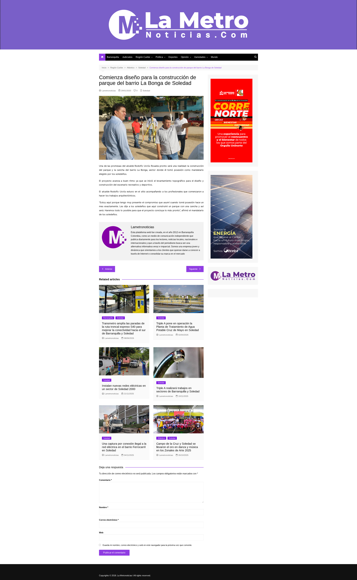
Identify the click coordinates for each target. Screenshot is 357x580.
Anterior (108, 269)
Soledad (146, 90)
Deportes (173, 57)
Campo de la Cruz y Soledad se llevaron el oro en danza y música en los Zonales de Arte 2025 (177, 447)
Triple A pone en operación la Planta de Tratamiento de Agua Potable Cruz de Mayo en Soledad (177, 327)
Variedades (199, 57)
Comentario (105, 480)
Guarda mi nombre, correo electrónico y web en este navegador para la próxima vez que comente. (147, 545)
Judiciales (127, 57)
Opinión (185, 57)
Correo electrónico (109, 520)
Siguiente (193, 269)
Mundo (214, 57)
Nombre (103, 507)
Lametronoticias (109, 90)
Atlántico (161, 438)
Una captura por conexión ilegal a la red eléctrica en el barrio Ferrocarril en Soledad (124, 447)
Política (159, 57)
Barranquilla (113, 57)
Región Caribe (143, 57)
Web (101, 532)
